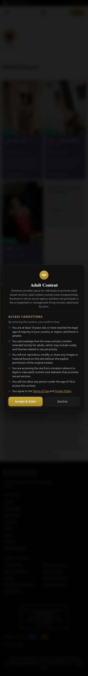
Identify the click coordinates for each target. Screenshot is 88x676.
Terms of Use (41, 391)
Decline (62, 401)
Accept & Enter (25, 401)
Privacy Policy (63, 391)
